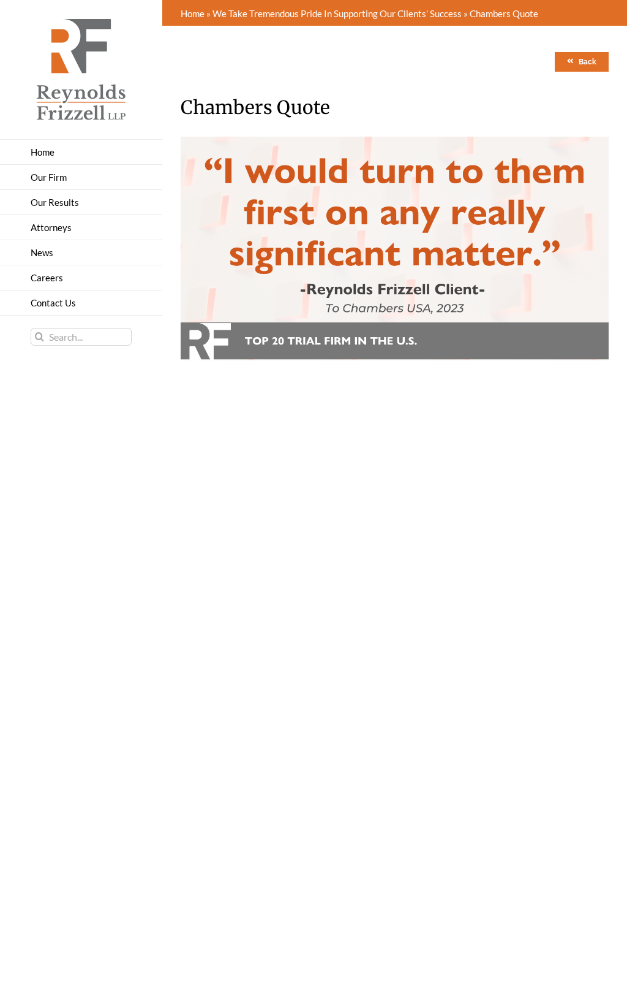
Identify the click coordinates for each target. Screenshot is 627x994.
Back (587, 62)
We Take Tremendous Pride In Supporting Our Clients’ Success (337, 13)
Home (193, 13)
